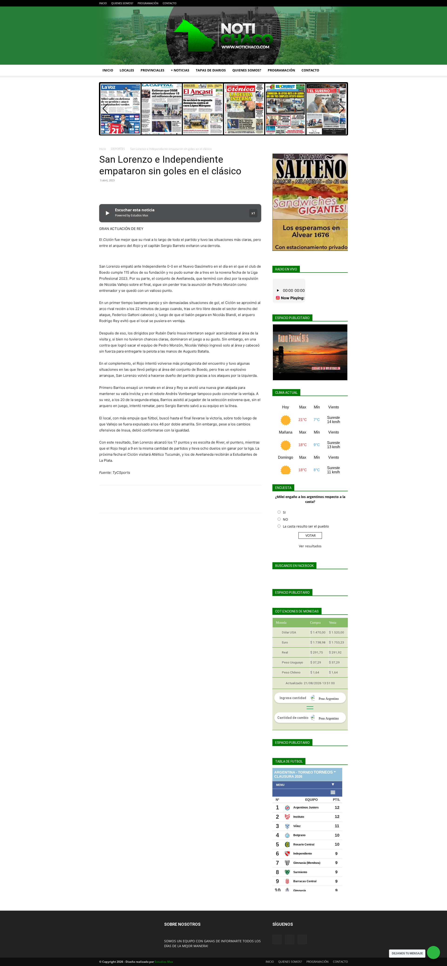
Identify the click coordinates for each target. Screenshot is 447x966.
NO (285, 519)
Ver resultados (310, 546)
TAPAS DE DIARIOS (211, 70)
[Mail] (336, 3)
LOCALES (127, 70)
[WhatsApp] (136, 190)
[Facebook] (328, 3)
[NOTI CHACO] (223, 36)
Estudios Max (164, 962)
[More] (147, 190)
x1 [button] (253, 213)
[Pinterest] (125, 190)
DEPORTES (118, 149)
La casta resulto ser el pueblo (306, 526)
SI (284, 512)
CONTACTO (169, 3)
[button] (342, 70)
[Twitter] (344, 3)
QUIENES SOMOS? (122, 3)
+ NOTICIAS (180, 70)
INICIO (103, 3)
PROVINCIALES (152, 70)
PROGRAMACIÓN (148, 3)
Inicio (102, 149)
